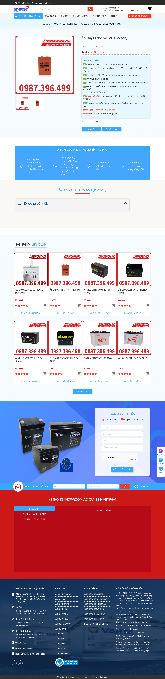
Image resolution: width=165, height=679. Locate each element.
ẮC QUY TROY (61, 648)
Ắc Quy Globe (87, 24)
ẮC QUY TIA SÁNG (62, 624)
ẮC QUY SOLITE (61, 629)
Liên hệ (113, 16)
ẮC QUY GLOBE (61, 634)
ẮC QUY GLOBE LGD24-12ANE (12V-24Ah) (29, 291)
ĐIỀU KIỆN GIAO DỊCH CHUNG (96, 624)
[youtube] (20, 662)
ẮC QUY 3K (59, 638)
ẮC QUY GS (60, 599)
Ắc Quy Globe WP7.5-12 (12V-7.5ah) (97, 291)
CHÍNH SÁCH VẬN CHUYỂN (95, 614)
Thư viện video (80, 16)
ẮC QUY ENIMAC (62, 643)
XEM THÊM (82, 391)
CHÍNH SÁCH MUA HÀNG (94, 609)
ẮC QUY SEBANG (62, 653)
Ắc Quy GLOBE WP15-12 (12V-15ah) (29, 359)
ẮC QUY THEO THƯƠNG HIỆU (65, 24)
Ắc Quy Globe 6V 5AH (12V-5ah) (65, 289)
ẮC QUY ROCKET (62, 604)
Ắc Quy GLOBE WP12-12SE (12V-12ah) (133, 291)
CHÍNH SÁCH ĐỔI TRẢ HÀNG (95, 599)
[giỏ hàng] (149, 9)
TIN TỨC (64, 16)
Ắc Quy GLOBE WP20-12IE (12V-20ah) (64, 359)
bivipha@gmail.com (43, 3)
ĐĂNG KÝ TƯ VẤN (122, 469)
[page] (14, 662)
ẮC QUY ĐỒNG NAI (63, 594)
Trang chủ (50, 16)
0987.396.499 (23, 3)
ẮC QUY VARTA (61, 619)
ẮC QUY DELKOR (62, 609)
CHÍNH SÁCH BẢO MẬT (93, 594)
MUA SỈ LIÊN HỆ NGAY (31, 313)
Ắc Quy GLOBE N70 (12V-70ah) (132, 358)
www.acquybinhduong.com (104, 113)
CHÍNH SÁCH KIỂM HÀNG (94, 619)
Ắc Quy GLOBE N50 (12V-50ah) (98, 358)
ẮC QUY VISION (61, 614)
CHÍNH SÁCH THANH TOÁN (95, 604)
